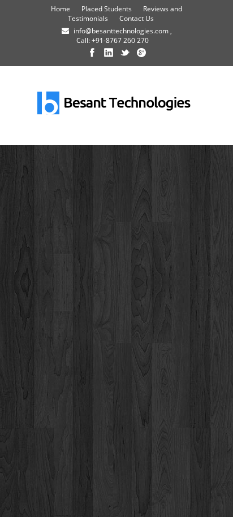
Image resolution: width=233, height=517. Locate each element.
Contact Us (136, 18)
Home (60, 9)
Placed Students (106, 9)
